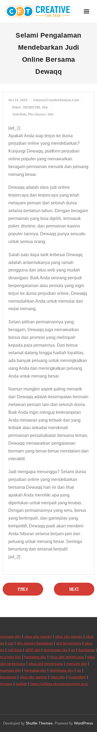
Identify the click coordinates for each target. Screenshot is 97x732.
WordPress (83, 723)
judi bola (19, 114)
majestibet (77, 677)
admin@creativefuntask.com (56, 100)
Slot (45, 107)
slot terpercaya (68, 643)
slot (50, 114)
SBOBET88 (31, 107)
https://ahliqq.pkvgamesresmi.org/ (59, 684)
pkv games (37, 114)
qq (73, 650)
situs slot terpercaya (67, 657)
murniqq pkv (10, 657)
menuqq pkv (10, 636)
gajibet (21, 684)
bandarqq (86, 650)
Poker (16, 107)
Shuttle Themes (39, 723)
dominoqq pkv (56, 650)
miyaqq (6, 684)
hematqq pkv (35, 657)
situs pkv (57, 677)
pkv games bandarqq (35, 643)
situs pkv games (38, 636)
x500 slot (32, 650)
